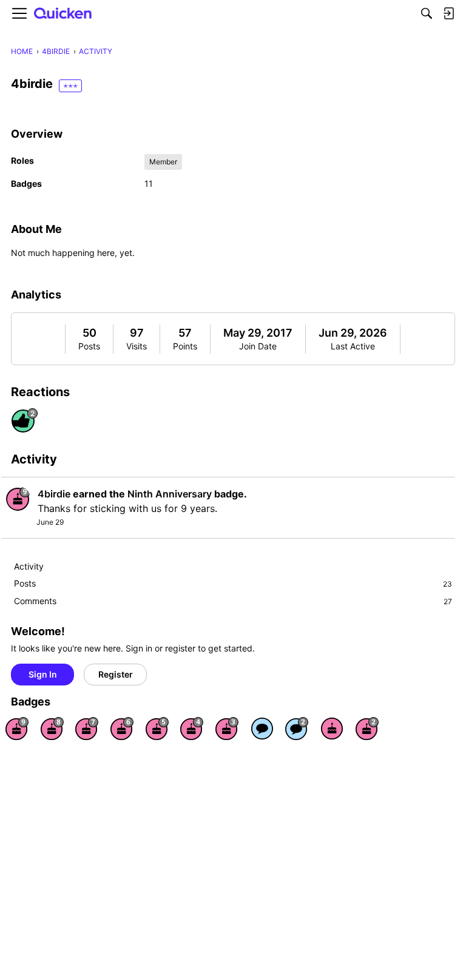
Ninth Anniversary (169, 494)
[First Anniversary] (331, 728)
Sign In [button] (43, 674)
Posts (89, 346)
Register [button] (115, 674)
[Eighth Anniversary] (52, 728)
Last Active (353, 346)
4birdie (54, 494)
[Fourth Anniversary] (191, 728)
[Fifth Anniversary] (157, 728)
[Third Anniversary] (226, 728)
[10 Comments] (296, 728)
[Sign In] (448, 13)
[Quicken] (63, 14)
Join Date (258, 346)
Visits (136, 346)
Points (185, 346)
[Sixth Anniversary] (121, 728)
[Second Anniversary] (367, 728)
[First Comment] (262, 728)
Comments (233, 601)
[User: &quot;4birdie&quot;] (18, 498)
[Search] (426, 13)
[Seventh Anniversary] (86, 728)
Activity (29, 566)
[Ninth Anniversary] (17, 728)
